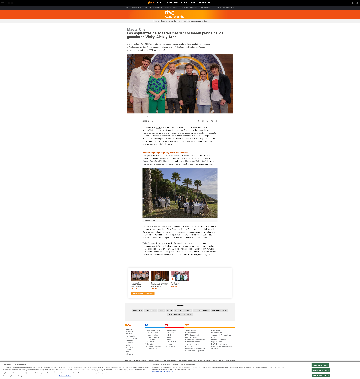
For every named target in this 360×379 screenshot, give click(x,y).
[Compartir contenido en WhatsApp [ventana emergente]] (212, 120)
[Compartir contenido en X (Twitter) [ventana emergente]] (203, 120)
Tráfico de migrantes (201, 310)
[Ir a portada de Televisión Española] (154, 325)
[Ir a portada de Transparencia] (209, 325)
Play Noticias (187, 314)
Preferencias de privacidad (321, 375)
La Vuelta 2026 (150, 310)
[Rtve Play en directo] (8, 3)
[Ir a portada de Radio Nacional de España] (174, 325)
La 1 (163, 50)
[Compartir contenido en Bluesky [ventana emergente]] (207, 120)
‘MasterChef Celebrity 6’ (195, 161)
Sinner (169, 310)
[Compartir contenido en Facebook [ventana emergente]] (198, 120)
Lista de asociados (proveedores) (162, 371)
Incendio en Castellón (183, 310)
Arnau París (171, 243)
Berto (158, 127)
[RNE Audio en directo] (12, 3)
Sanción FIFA (137, 310)
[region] (180, 370)
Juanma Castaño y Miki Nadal (155, 161)
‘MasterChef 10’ (149, 130)
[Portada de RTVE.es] (150, 3)
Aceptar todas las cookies (320, 365)
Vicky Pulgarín (148, 243)
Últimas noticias (174, 314)
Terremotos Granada (219, 310)
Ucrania (161, 310)
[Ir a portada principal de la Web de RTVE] (135, 324)
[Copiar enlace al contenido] (216, 120)
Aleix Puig (160, 243)
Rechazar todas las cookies (321, 370)
